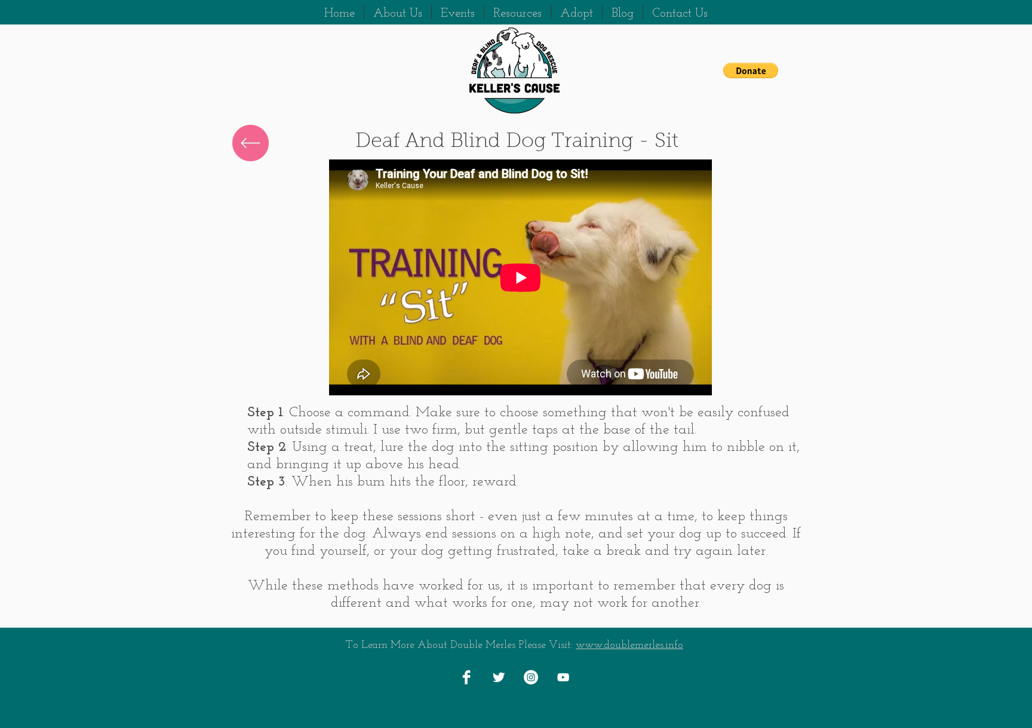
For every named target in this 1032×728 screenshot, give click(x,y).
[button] (750, 70)
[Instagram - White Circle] (531, 677)
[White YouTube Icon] (563, 677)
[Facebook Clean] (466, 677)
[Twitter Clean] (499, 677)
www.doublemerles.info (629, 645)
